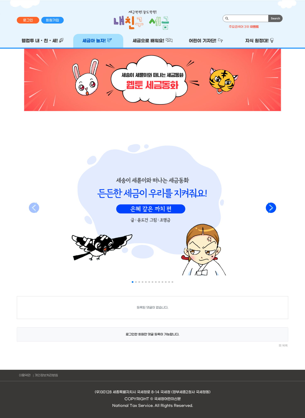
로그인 (28, 20)
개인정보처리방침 (46, 375)
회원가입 (52, 20)
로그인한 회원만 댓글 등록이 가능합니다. (152, 334)
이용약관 (24, 375)
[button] (132, 282)
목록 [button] (284, 346)
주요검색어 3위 (244, 27)
